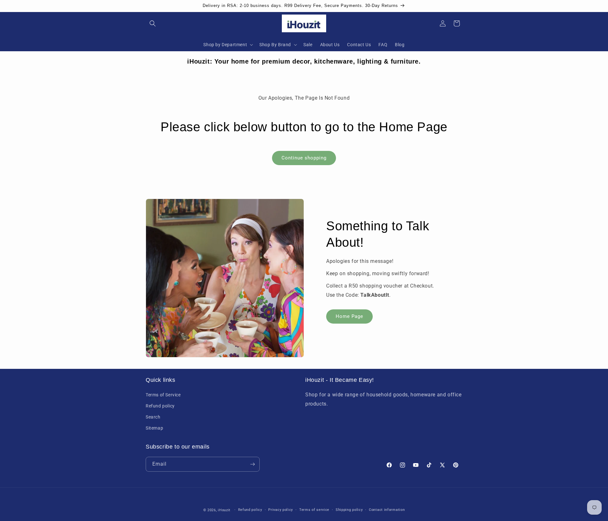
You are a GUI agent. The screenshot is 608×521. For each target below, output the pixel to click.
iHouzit (224, 510)
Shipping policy (349, 510)
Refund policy (160, 405)
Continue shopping (304, 158)
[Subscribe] (252, 464)
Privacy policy (280, 510)
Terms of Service (163, 394)
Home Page (349, 316)
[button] (153, 23)
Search (153, 416)
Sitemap (154, 428)
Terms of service (314, 510)
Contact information (387, 510)
